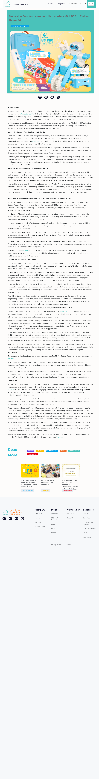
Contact (38, 522)
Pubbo (53, 533)
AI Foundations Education (88, 523)
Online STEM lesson (89, 528)
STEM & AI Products (54, 519)
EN (89, 4)
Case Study (40, 450)
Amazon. (11, 359)
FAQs (85, 533)
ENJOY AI (63, 450)
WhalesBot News (74, 450)
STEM (25, 250)
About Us (38, 514)
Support (85, 514)
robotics (11, 390)
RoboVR (70, 518)
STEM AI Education (19, 26)
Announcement (32, 454)
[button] (50, 3)
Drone (53, 524)
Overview (54, 514)
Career (37, 518)
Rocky (53, 528)
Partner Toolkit (40, 526)
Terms (69, 545)
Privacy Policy (56, 545)
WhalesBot (64, 311)
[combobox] (91, 4)
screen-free (36, 141)
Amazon (59, 437)
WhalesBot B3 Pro (27, 114)
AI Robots (31, 450)
